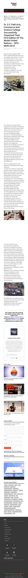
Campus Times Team (11, 48)
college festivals (15, 488)
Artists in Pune (11, 485)
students (10, 506)
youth (14, 513)
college (19, 485)
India (17, 495)
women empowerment (8, 513)
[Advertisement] (14, 107)
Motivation (20, 499)
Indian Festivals (7, 497)
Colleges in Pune (14, 492)
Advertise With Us (8, 529)
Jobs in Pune (7, 531)
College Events (12, 486)
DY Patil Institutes (13, 16)
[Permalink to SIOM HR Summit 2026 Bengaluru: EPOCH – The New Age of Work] (14, 377)
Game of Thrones (12, 495)
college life (20, 490)
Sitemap (6, 536)
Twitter (21, 317)
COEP (16, 485)
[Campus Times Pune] (14, 5)
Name (5, 435)
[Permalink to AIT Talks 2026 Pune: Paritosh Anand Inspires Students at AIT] (14, 411)
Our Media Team (7, 534)
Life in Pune (16, 497)
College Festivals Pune (8, 490)
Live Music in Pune (7, 499)
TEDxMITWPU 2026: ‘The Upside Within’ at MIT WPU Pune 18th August (13, 396)
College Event (6, 486)
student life (6, 506)
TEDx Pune (9, 511)
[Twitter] (14, 358)
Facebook (11, 317)
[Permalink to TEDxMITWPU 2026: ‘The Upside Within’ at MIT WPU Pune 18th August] (14, 394)
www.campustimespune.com (11, 354)
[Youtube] (16, 358)
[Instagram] (13, 358)
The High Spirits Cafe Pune (17, 511)
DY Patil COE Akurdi (19, 48)
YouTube (17, 318)
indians (12, 497)
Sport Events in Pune (13, 504)
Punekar (20, 502)
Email (5, 439)
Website (5, 443)
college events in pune (8, 488)
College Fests (15, 490)
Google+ (16, 317)
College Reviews (7, 492)
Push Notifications (14, 319)
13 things (5, 485)
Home (6, 16)
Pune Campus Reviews (8, 502)
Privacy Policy (7, 538)
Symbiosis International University (9, 508)
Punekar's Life (6, 504)
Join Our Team (7, 527)
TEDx (5, 511)
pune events (15, 502)
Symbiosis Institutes (16, 506)
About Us (6, 525)
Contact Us (6, 540)
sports (20, 504)
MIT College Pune (15, 499)
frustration (6, 495)
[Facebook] (11, 358)
